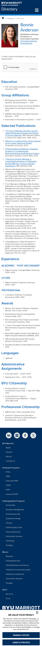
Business (9, 556)
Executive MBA (12, 481)
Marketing (10, 541)
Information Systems (28, 41)
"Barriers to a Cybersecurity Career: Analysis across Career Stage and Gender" (23, 142)
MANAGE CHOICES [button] (21, 635)
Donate (9, 452)
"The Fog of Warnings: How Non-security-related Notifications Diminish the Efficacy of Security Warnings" (22, 133)
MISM (8, 485)
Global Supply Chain (14, 527)
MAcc (8, 472)
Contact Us (10, 461)
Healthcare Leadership (15, 574)
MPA (8, 489)
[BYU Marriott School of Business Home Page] (3, 18)
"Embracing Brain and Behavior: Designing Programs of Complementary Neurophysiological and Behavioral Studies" (22, 151)
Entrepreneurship (13, 514)
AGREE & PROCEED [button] (21, 642)
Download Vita (26, 43)
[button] (37, 612)
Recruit (9, 456)
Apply (8, 447)
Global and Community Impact (18, 569)
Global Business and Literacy (17, 565)
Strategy (9, 545)
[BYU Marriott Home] (11, 3)
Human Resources (13, 532)
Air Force (9, 594)
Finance (9, 523)
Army (8, 598)
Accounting (10, 505)
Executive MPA (12, 494)
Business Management (15, 509)
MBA (8, 476)
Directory (9, 9)
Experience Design (13, 518)
